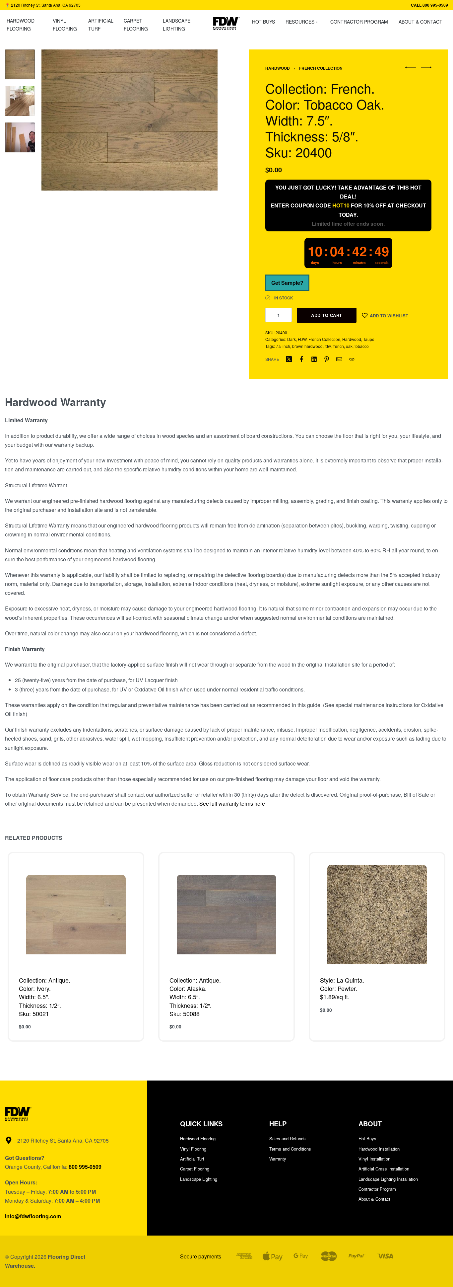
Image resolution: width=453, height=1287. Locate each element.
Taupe (368, 339)
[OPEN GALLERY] (129, 120)
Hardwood (277, 68)
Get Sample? (287, 282)
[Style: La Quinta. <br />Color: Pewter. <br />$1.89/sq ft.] (377, 914)
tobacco (362, 346)
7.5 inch (283, 346)
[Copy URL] (352, 359)
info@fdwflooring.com (33, 1216)
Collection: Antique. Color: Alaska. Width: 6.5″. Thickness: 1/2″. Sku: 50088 (195, 997)
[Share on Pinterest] (327, 359)
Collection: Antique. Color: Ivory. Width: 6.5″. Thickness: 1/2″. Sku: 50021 (44, 997)
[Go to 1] (20, 64)
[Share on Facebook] (301, 359)
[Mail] (339, 359)
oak (349, 346)
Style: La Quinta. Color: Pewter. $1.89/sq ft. (342, 988)
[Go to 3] (20, 137)
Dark (291, 339)
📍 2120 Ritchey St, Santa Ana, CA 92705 (43, 5)
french (338, 346)
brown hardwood (307, 346)
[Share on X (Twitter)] (289, 359)
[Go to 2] (20, 101)
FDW (302, 339)
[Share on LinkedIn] (314, 359)
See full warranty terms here (232, 803)
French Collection (321, 68)
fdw (328, 346)
